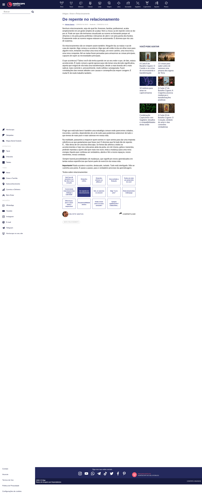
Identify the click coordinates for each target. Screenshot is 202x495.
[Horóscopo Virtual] (16, 4)
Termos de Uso (8, 480)
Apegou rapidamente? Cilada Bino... (114, 203)
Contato (5, 469)
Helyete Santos (69, 24)
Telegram (9, 228)
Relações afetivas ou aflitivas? (99, 180)
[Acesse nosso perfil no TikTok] (105, 474)
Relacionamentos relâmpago (129, 192)
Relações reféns (84, 180)
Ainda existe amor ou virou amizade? (99, 203)
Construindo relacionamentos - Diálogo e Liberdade (69, 192)
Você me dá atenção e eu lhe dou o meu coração (69, 180)
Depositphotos (56, 482)
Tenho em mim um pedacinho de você (129, 180)
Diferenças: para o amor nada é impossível (69, 203)
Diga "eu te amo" (114, 192)
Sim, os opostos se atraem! (99, 192)
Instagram (10, 216)
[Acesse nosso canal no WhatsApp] (93, 474)
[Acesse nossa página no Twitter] (112, 474)
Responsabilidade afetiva (84, 203)
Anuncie (5, 474)
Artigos (65, 14)
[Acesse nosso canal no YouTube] (86, 474)
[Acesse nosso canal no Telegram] (99, 474)
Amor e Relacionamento (80, 14)
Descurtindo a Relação (114, 180)
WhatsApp (10, 205)
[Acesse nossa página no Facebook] (118, 474)
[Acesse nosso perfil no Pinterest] (124, 474)
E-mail (8, 222)
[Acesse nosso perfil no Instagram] (80, 474)
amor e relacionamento (71, 222)
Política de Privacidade (10, 486)
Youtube (9, 211)
